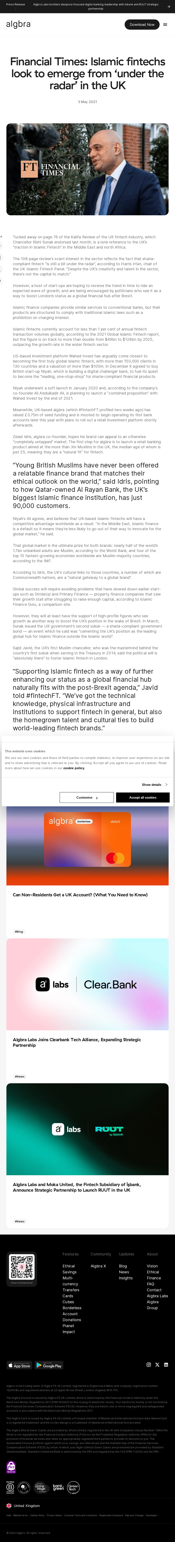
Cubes (68, 1302)
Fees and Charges (134, 1515)
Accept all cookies (142, 797)
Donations (72, 1320)
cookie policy (74, 768)
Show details (151, 784)
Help (8, 1515)
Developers (151, 1515)
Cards (68, 1296)
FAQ (150, 1284)
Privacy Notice (54, 1515)
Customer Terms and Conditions (80, 1515)
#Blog (19, 931)
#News (20, 1076)
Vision (152, 1266)
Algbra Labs (157, 1296)
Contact (154, 1290)
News (124, 1272)
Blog (123, 1266)
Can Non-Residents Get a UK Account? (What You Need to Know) (80, 894)
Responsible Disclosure (111, 1515)
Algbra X (98, 1266)
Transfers (71, 1290)
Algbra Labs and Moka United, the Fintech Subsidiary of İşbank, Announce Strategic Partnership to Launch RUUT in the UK (77, 1187)
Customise (84, 797)
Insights (126, 1278)
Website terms (20, 1515)
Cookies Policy (37, 1515)
